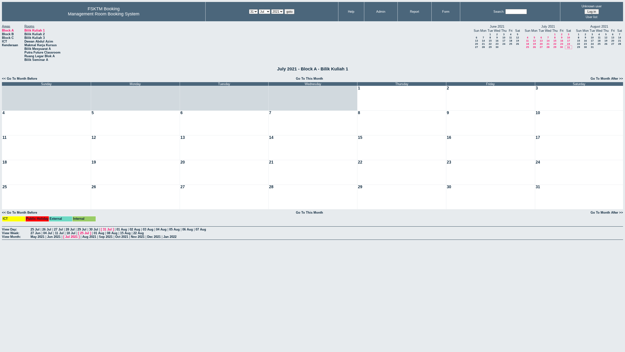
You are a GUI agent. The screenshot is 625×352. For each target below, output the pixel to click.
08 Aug (112, 233)
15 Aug (125, 233)
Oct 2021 (121, 237)
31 (568, 47)
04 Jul (47, 233)
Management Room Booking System (103, 13)
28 (483, 47)
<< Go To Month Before (19, 78)
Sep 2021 (106, 237)
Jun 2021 (54, 237)
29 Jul (81, 229)
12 (517, 37)
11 (510, 37)
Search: (498, 11)
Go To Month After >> (607, 78)
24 (503, 44)
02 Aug (135, 229)
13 (476, 40)
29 (490, 47)
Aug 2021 (89, 237)
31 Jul (107, 229)
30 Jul (93, 229)
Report (414, 11)
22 (490, 44)
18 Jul (70, 233)
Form (445, 11)
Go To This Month (309, 78)
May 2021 (37, 237)
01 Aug (121, 229)
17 (503, 40)
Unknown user (592, 6)
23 (497, 44)
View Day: (9, 229)
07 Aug (201, 229)
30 (497, 47)
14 (483, 40)
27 (476, 47)
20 (476, 44)
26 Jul (46, 229)
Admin (380, 11)
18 (510, 40)
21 (483, 44)
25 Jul (35, 229)
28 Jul (70, 229)
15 (490, 40)
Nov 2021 (138, 237)
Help (351, 11)
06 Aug (187, 229)
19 (517, 40)
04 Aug (161, 229)
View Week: (10, 233)
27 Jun (36, 233)
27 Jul (58, 229)
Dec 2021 (154, 237)
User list (591, 17)
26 (517, 44)
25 (510, 44)
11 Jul (59, 233)
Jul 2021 (71, 237)
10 (503, 37)
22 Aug (138, 233)
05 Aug (174, 229)
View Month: (11, 237)
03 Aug (148, 229)
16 (497, 40)
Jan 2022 (170, 237)
